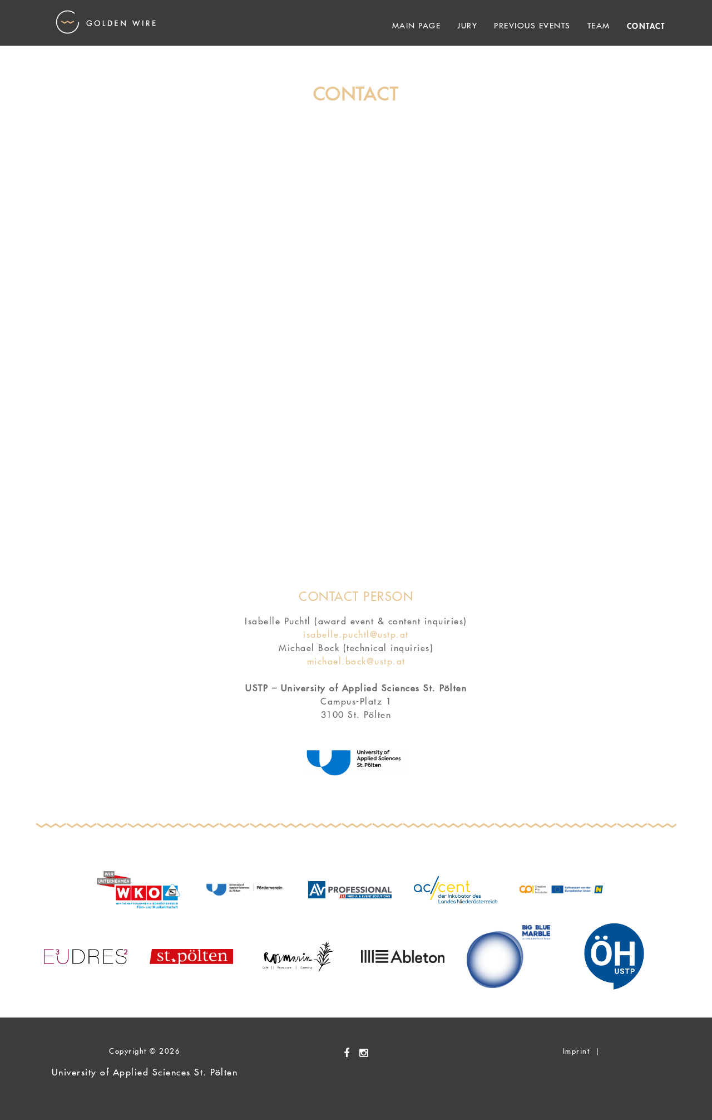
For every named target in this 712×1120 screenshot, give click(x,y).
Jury (467, 26)
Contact (646, 26)
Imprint (576, 1050)
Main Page (416, 26)
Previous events (532, 26)
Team (598, 26)
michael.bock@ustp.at (356, 661)
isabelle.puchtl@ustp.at (356, 634)
